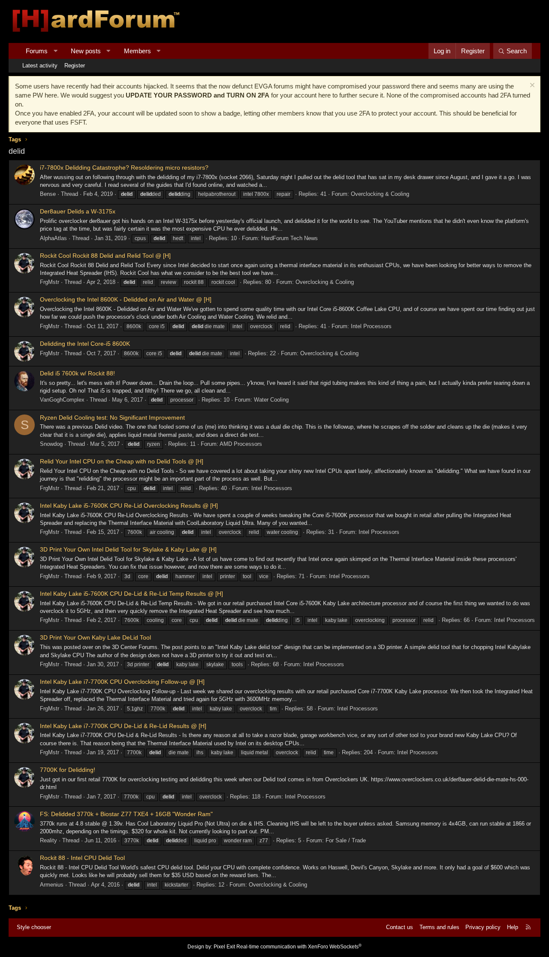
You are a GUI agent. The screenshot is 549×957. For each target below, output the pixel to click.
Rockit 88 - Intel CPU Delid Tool (82, 857)
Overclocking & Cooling (380, 194)
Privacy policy (483, 927)
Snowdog (51, 444)
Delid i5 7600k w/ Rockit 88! (77, 373)
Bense (48, 194)
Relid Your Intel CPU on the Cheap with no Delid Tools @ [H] (121, 461)
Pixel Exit (224, 947)
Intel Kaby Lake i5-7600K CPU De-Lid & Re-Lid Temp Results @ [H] (131, 593)
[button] (55, 51)
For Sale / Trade (346, 840)
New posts (86, 51)
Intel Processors (371, 326)
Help (512, 927)
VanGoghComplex (62, 399)
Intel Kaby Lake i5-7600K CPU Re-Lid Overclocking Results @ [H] (129, 505)
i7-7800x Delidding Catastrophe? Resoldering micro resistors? (124, 167)
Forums (37, 51)
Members (137, 51)
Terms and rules (439, 927)
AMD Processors (241, 444)
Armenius (51, 884)
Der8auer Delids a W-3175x (77, 211)
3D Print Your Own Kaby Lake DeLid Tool (95, 637)
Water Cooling (271, 399)
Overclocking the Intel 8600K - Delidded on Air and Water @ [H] (125, 299)
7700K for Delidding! (67, 769)
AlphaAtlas (53, 238)
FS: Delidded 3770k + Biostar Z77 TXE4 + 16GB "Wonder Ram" (126, 814)
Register (74, 65)
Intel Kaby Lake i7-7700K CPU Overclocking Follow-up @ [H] (122, 681)
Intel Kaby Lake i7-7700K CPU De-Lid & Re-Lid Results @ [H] (123, 725)
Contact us (399, 927)
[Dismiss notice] (531, 86)
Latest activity (39, 65)
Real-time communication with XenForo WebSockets (299, 947)
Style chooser (34, 927)
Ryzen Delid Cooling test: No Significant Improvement (112, 417)
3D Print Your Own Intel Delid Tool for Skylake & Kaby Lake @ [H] (128, 549)
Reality (48, 840)
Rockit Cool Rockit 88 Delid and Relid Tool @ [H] (105, 255)
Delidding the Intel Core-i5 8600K (85, 343)
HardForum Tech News (289, 238)
